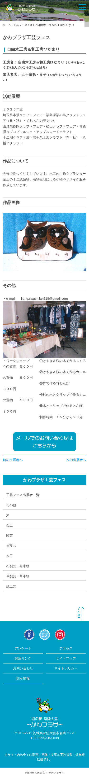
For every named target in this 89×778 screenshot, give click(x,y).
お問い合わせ (23, 668)
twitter (44, 634)
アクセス (66, 648)
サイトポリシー (66, 668)
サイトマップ (66, 658)
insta (60, 634)
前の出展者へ (13, 460)
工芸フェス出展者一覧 (22, 495)
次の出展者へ (76, 460)
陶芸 (9, 535)
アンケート (23, 648)
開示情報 (23, 678)
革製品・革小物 (17, 576)
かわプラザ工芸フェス (44, 479)
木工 (9, 556)
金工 (9, 525)
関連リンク (23, 658)
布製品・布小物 (17, 566)
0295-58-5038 (48, 738)
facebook (29, 634)
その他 (11, 505)
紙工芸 (11, 586)
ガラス (11, 546)
